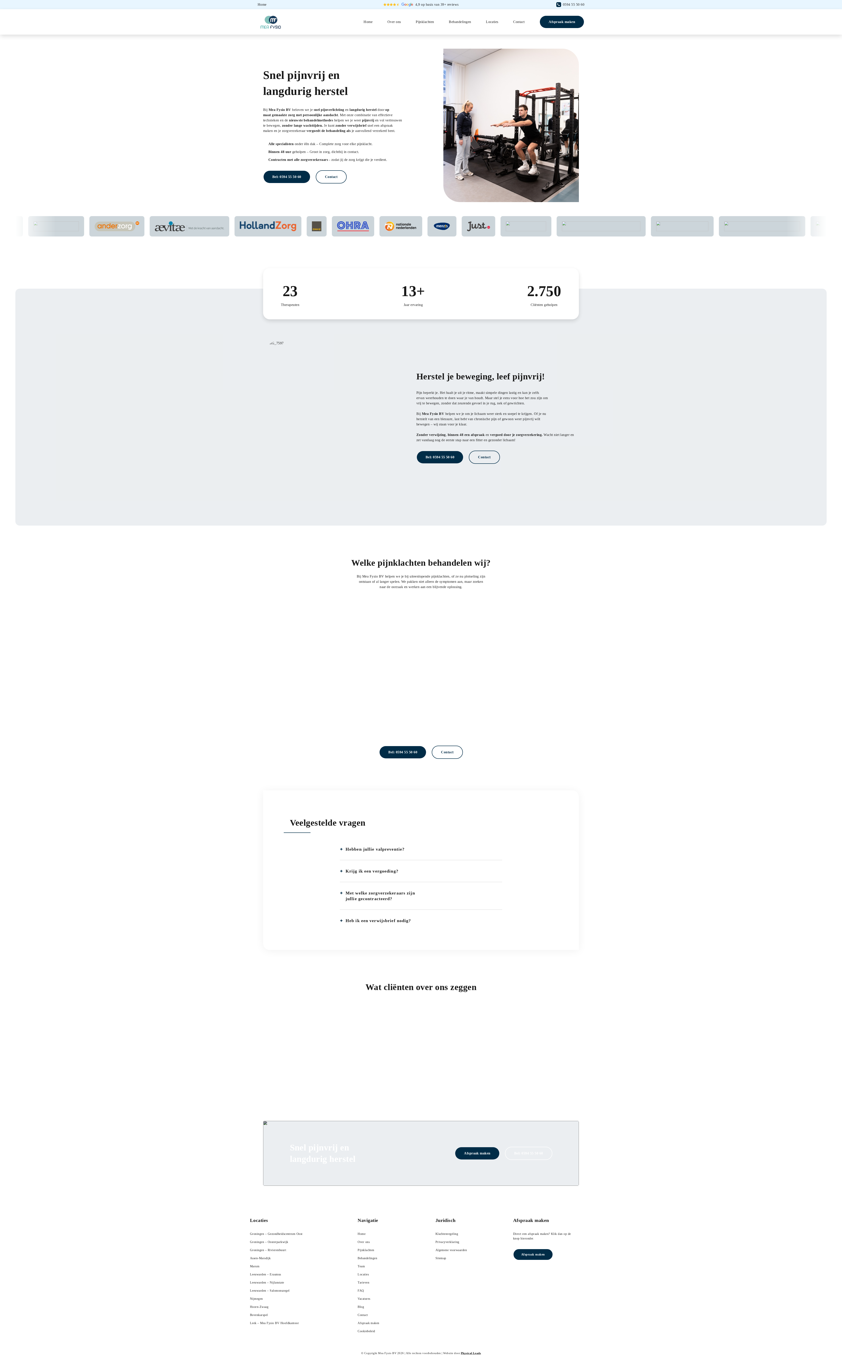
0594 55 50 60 (573, 4)
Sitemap (440, 1258)
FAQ (361, 1290)
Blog (361, 1307)
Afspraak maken (562, 22)
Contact (518, 22)
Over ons (394, 22)
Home (368, 22)
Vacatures (364, 1298)
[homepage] (272, 22)
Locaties (492, 22)
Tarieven (363, 1282)
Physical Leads (471, 1353)
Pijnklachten (425, 22)
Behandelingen (460, 22)
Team (361, 1266)
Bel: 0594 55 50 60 (286, 177)
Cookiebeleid (366, 1331)
